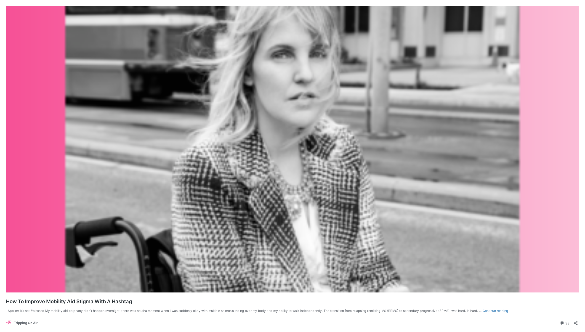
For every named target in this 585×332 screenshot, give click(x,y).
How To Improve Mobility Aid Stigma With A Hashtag (69, 301)
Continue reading (495, 311)
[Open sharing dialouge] (576, 321)
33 (566, 323)
